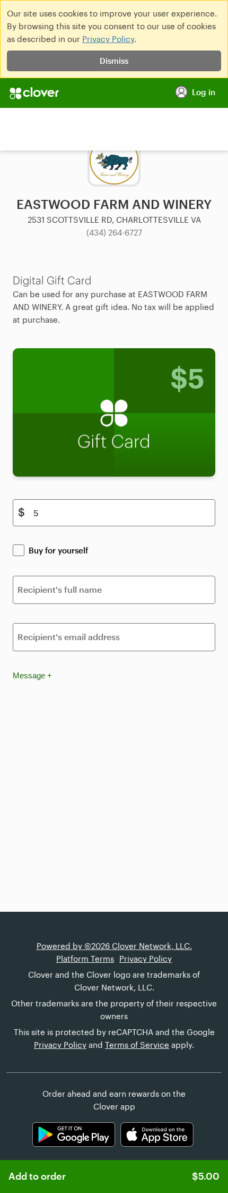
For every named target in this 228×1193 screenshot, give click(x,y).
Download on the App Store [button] (157, 1134)
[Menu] (114, 93)
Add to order (114, 1176)
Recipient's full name (59, 589)
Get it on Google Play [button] (73, 1134)
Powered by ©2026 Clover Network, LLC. (114, 946)
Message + (32, 675)
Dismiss (114, 60)
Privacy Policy (108, 39)
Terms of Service (137, 1044)
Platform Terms (85, 958)
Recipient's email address (68, 637)
